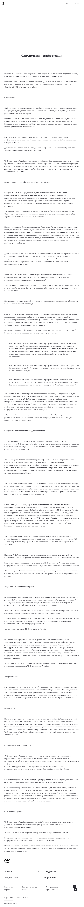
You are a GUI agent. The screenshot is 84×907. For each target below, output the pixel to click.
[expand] (81, 3)
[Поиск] (79, 3)
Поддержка (50, 871)
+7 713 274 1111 (72, 3)
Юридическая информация (16, 897)
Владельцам (11, 877)
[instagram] (74, 886)
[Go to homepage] (3, 3)
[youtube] (75, 889)
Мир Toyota (50, 877)
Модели (8, 871)
